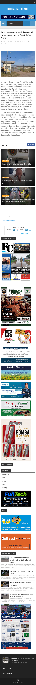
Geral (3, 484)
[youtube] (34, 2)
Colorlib (21, 683)
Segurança (4, 43)
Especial (4, 481)
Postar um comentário (9, 220)
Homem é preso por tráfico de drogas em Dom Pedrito (16, 164)
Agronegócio (5, 474)
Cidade (3, 478)
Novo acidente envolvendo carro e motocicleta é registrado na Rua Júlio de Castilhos (21, 559)
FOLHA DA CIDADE (17, 9)
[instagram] (31, 2)
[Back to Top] (18, 680)
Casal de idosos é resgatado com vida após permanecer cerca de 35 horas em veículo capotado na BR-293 (18, 200)
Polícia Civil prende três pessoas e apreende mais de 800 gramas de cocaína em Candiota (17, 182)
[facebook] (29, 2)
